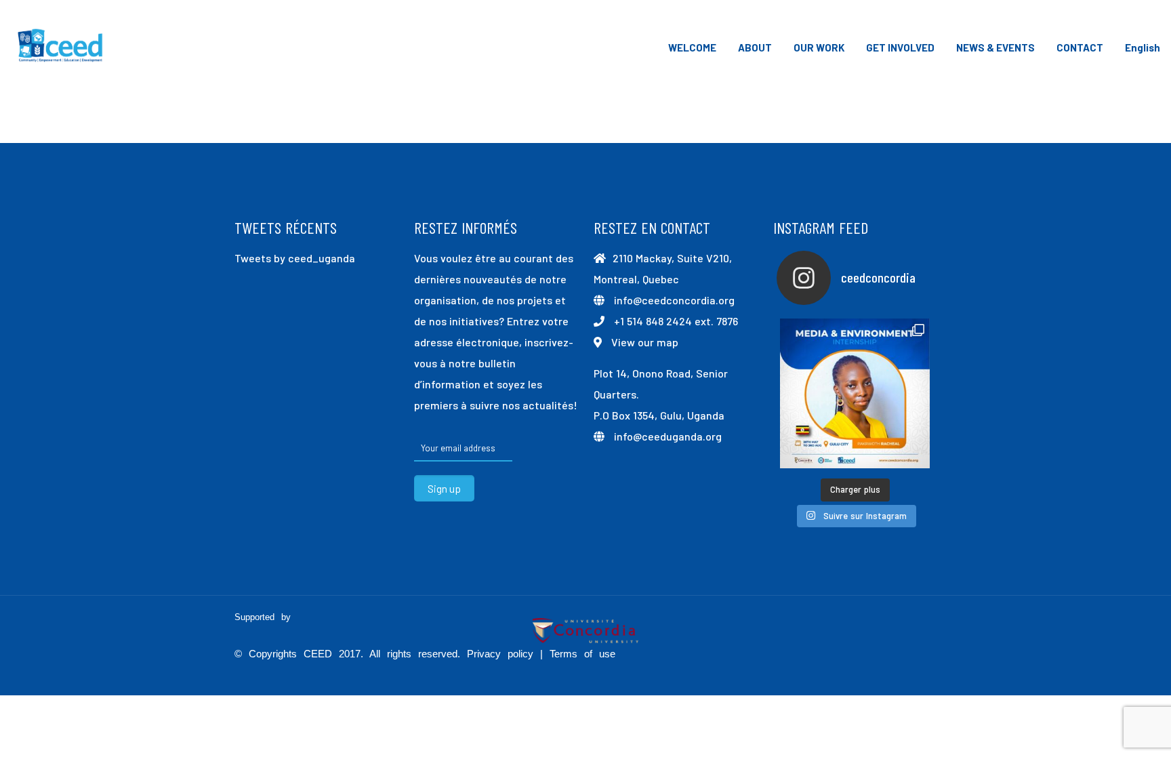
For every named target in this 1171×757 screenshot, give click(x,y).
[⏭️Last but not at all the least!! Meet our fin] (855, 393)
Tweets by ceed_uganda (294, 257)
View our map (644, 341)
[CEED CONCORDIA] (61, 47)
